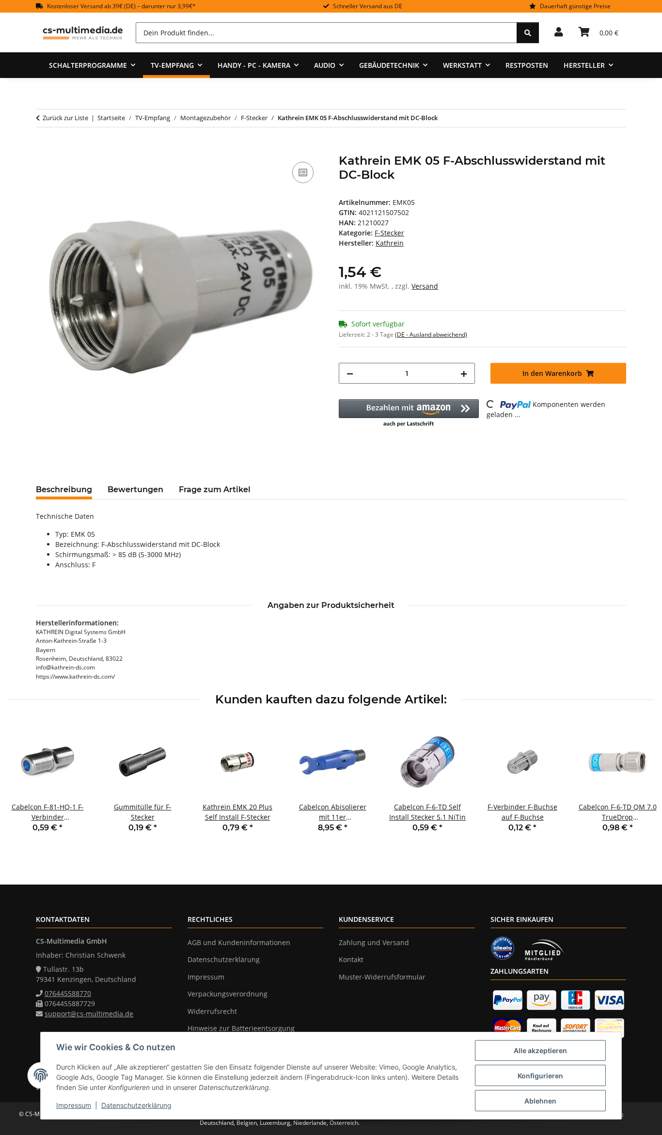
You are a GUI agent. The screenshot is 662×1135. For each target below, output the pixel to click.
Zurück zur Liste (65, 117)
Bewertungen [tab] (135, 489)
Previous (24, 784)
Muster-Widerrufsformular (382, 976)
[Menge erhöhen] (463, 373)
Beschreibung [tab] (64, 489)
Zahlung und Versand (374, 942)
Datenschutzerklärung (136, 1105)
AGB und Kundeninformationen (239, 942)
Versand (424, 286)
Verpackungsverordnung (228, 993)
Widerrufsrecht (212, 1011)
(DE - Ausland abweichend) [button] (431, 334)
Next (638, 784)
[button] (559, 32)
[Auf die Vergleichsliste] (303, 172)
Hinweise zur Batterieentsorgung (241, 1028)
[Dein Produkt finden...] (528, 32)
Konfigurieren (540, 1076)
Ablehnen (540, 1101)
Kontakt (351, 959)
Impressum (73, 1105)
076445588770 (68, 993)
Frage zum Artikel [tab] (215, 489)
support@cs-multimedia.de (89, 1013)
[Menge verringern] (350, 373)
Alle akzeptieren (540, 1050)
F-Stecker (389, 232)
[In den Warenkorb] (43, 148)
